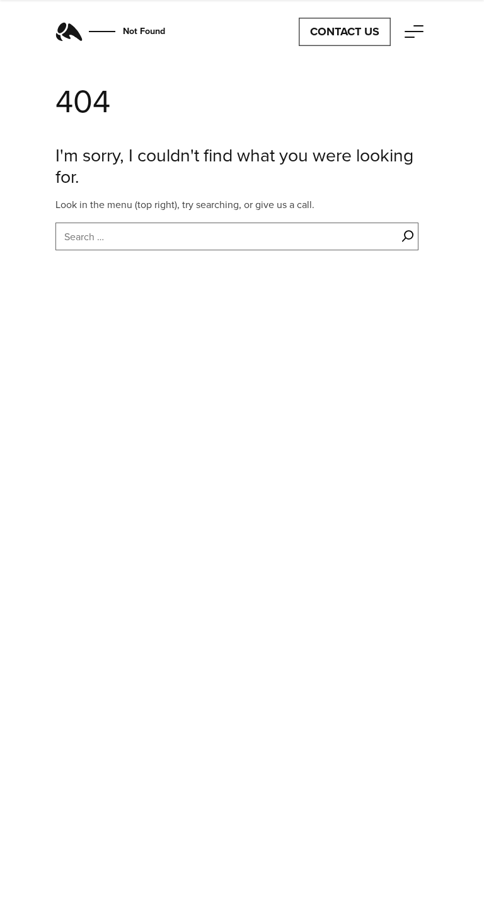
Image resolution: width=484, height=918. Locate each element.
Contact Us (344, 31)
